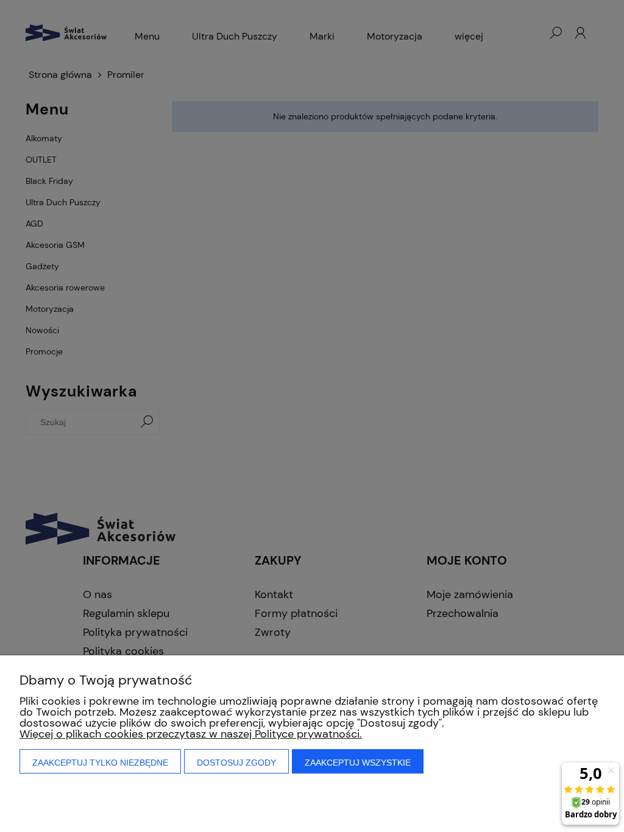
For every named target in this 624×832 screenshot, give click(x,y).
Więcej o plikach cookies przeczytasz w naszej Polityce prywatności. (191, 734)
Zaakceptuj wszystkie (358, 762)
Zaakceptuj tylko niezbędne (100, 762)
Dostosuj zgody (236, 762)
